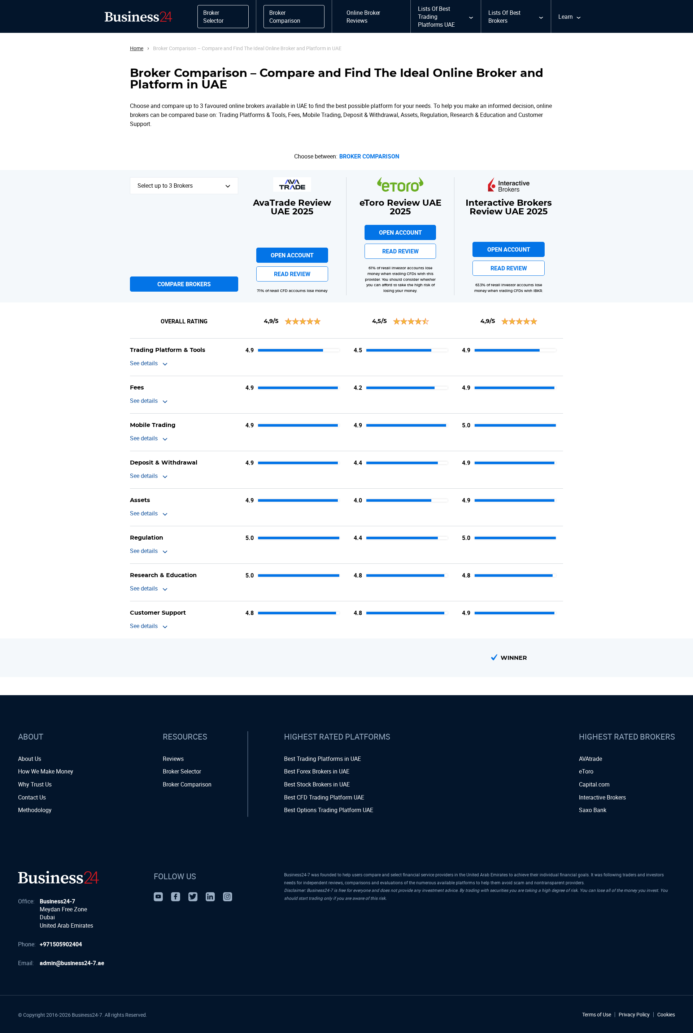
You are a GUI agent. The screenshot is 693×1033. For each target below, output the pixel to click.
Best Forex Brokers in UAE (316, 771)
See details (144, 363)
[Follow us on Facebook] (175, 896)
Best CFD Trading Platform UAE (324, 797)
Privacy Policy (634, 1014)
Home (136, 48)
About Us (29, 759)
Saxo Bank (592, 810)
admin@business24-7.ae (72, 963)
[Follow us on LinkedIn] (210, 896)
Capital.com (594, 784)
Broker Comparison (369, 156)
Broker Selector (182, 771)
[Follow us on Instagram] (227, 896)
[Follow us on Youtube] (158, 896)
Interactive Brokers (602, 797)
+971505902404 (61, 944)
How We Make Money (45, 771)
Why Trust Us (35, 784)
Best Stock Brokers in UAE (317, 784)
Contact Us (32, 797)
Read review (292, 274)
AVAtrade (590, 759)
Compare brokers (184, 284)
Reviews (173, 759)
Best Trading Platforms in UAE (322, 759)
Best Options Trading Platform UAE (328, 810)
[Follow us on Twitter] (192, 896)
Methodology (35, 810)
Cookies (666, 1014)
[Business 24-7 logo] (58, 877)
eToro (586, 771)
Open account (292, 255)
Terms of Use (596, 1014)
